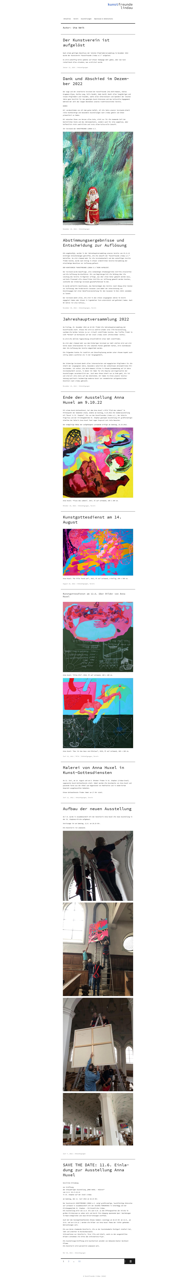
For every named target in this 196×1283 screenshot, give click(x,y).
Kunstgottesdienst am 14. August (92, 519)
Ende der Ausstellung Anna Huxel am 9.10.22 (93, 400)
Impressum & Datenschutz (103, 19)
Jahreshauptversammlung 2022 (96, 319)
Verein (75, 19)
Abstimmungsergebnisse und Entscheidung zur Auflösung (95, 243)
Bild (77, 756)
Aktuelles (67, 19)
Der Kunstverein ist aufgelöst (86, 42)
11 (80, 1261)
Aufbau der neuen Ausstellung (97, 808)
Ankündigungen (82, 67)
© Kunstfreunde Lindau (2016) (94, 1276)
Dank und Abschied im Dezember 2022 (96, 81)
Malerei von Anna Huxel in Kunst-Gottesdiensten (93, 770)
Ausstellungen (86, 19)
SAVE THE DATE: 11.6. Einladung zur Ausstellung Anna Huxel (96, 1169)
